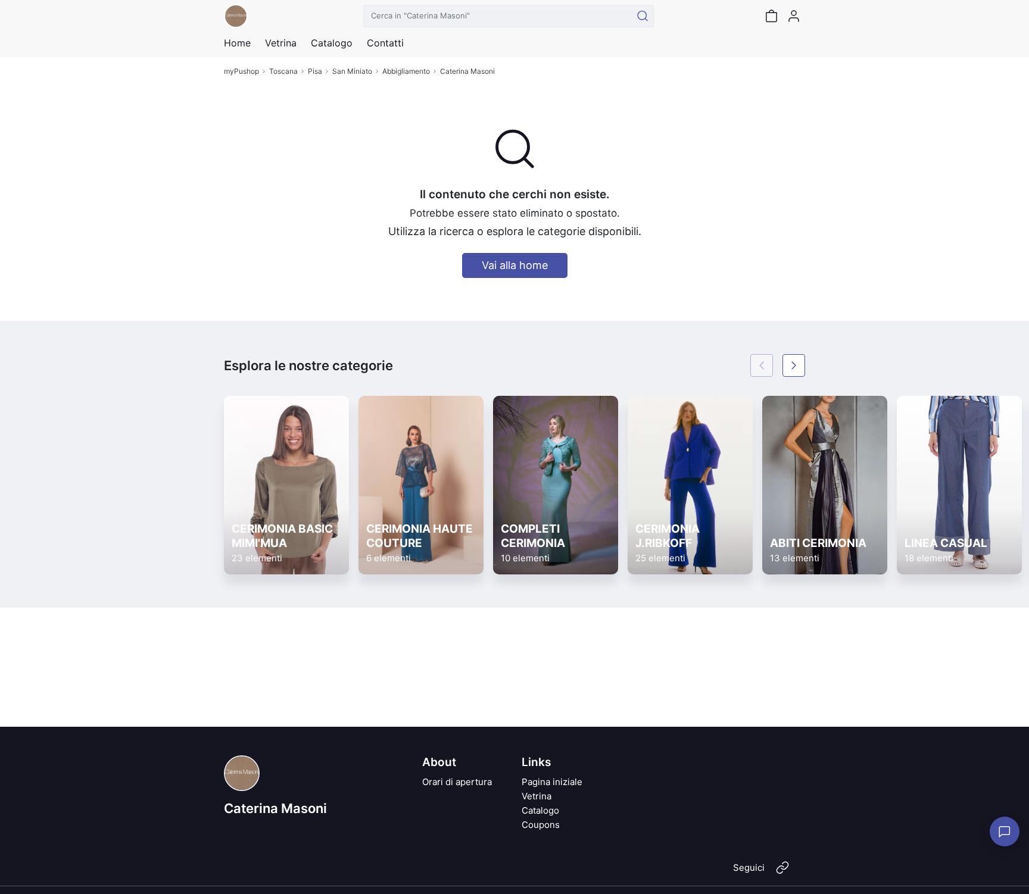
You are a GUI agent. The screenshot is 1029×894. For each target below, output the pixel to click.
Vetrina (536, 796)
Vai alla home (515, 265)
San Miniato (352, 71)
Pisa (315, 71)
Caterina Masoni (467, 71)
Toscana (283, 71)
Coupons (541, 824)
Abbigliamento (406, 71)
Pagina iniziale (552, 781)
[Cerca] (642, 16)
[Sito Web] (782, 873)
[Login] (793, 16)
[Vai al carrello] (771, 16)
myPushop (241, 71)
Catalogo (332, 43)
